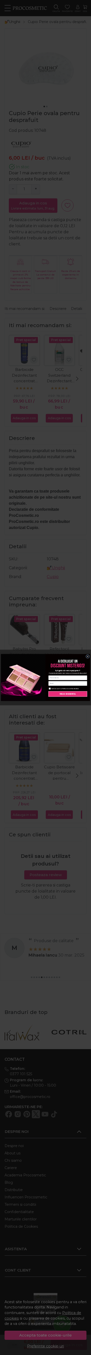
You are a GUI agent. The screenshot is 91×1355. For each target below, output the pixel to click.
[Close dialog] (87, 656)
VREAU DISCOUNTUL (68, 693)
